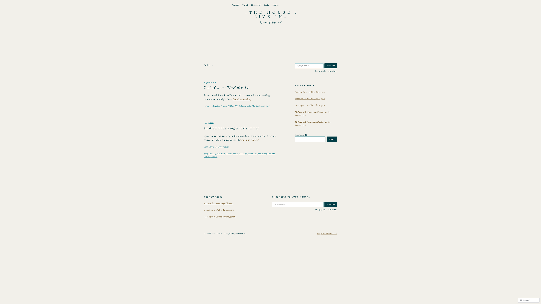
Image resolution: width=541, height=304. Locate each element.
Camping (216, 106)
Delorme (224, 106)
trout (268, 106)
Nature (206, 106)
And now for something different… (310, 92)
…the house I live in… (271, 14)
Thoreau (214, 156)
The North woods (258, 106)
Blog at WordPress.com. (327, 233)
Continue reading (242, 99)
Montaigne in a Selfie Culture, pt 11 (310, 98)
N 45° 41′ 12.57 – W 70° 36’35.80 (226, 87)
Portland (207, 156)
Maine (249, 106)
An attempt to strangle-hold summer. (232, 128)
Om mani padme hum (266, 153)
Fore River (221, 153)
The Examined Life (222, 146)
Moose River (252, 153)
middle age (243, 153)
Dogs (206, 146)
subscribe (331, 66)
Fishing (231, 106)
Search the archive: (302, 135)
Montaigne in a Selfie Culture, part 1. (311, 105)
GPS (236, 106)
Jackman (242, 106)
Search (332, 139)
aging (206, 153)
